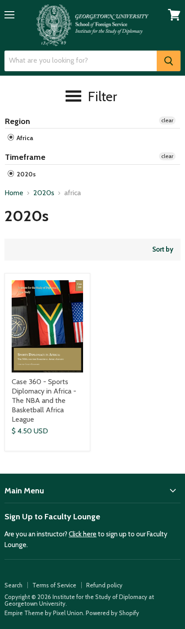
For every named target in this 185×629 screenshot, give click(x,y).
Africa (24, 138)
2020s (25, 174)
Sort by (162, 249)
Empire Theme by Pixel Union (43, 612)
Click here (83, 534)
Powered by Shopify (112, 612)
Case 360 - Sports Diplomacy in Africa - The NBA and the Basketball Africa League (44, 400)
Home (13, 193)
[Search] (169, 61)
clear (167, 120)
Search (13, 585)
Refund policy (104, 585)
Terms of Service (54, 585)
